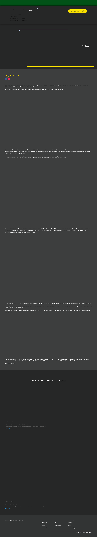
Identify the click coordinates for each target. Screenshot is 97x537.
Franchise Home (14, 10)
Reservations (45, 528)
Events (11, 14)
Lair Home (44, 520)
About (11, 12)
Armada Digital (87, 532)
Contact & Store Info (15, 18)
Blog (18, 20)
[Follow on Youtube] (50, 2)
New (56, 528)
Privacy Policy (71, 528)
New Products (13, 16)
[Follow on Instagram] (46, 2)
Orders (23, 18)
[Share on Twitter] (9, 79)
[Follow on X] (48, 2)
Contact (70, 522)
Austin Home (23, 10)
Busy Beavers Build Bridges (18, 424)
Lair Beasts (24, 20)
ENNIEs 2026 (11, 504)
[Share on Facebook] (6, 79)
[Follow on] (53, 2)
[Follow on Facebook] (43, 2)
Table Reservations (19, 12)
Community (13, 20)
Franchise (44, 522)
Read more (7, 428)
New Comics (18, 14)
